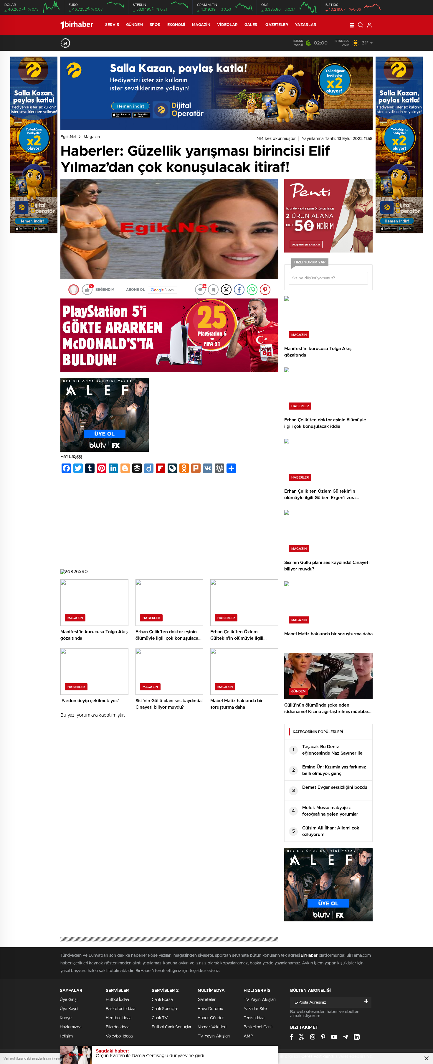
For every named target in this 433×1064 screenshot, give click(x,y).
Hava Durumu (210, 1009)
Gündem (134, 25)
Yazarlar (305, 25)
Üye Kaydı (69, 1009)
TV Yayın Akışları (214, 1036)
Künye (66, 1018)
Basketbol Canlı (258, 1027)
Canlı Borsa (162, 1000)
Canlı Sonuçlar (165, 1009)
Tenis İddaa (254, 1018)
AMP (248, 1036)
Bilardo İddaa (117, 1027)
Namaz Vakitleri (212, 1027)
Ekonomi (176, 25)
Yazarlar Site (255, 1009)
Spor (155, 25)
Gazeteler (276, 25)
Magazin (201, 25)
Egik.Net (68, 137)
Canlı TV (160, 1018)
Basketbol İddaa (120, 1009)
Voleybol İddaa (119, 1036)
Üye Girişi (68, 1000)
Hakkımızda (70, 1027)
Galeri (251, 25)
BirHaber (309, 956)
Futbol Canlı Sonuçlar (171, 1027)
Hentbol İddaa (118, 1018)
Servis (112, 25)
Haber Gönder (211, 1018)
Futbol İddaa (117, 1000)
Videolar (227, 25)
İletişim (66, 1036)
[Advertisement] (169, 522)
